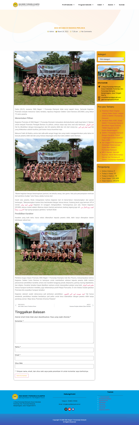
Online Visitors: (108, 171)
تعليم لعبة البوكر (88, 285)
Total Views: (107, 178)
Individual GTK (103, 400)
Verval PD (102, 408)
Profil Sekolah (67, 5)
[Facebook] (73, 409)
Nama (18, 347)
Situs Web (19, 363)
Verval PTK (102, 406)
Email (17, 355)
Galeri (99, 5)
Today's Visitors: (108, 176)
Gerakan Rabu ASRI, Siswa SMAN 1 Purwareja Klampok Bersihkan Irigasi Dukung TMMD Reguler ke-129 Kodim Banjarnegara (112, 125)
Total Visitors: (107, 181)
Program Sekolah (84, 5)
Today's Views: (108, 173)
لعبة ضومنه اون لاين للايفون (74, 294)
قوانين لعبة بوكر (27, 205)
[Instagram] (65, 409)
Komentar (19, 321)
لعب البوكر (90, 125)
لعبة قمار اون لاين (84, 127)
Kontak (121, 5)
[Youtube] (69, 409)
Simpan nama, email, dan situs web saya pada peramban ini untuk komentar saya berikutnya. (52, 371)
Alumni (110, 5)
